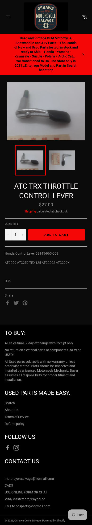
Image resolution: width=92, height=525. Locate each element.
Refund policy (15, 424)
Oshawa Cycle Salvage (27, 520)
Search (10, 403)
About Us (11, 410)
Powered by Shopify (53, 520)
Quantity (11, 224)
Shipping (30, 211)
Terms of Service (17, 417)
